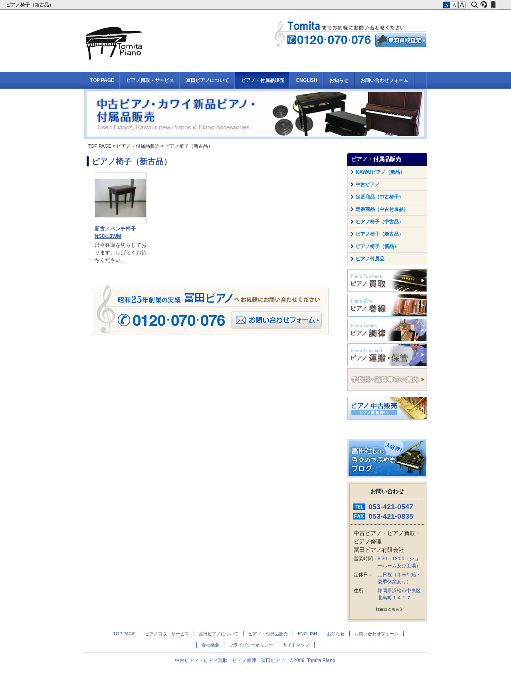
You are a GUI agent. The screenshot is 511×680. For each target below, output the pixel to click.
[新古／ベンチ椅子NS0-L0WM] (121, 222)
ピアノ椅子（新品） (377, 246)
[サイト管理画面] (492, 5)
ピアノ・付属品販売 (262, 80)
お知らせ (339, 80)
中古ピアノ (368, 184)
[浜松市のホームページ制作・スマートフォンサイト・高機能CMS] (483, 5)
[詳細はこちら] (387, 611)
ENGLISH (306, 80)
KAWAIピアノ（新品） (380, 172)
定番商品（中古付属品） (382, 209)
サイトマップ (296, 644)
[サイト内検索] (474, 5)
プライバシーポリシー (251, 644)
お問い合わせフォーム (384, 80)
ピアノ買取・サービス (150, 80)
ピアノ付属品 (370, 259)
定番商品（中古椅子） (380, 197)
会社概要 (210, 644)
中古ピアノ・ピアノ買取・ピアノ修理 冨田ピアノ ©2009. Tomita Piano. (256, 660)
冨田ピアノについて (207, 80)
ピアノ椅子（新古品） (30, 5)
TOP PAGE (102, 80)
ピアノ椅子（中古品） (380, 221)
